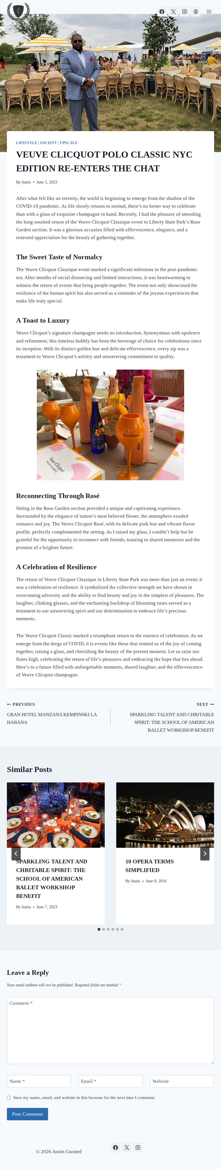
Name (17, 1081)
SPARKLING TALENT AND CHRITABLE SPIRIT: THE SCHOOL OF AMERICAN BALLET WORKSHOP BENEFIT (172, 717)
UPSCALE (68, 143)
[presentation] (56, 815)
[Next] (204, 853)
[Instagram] (184, 11)
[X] (173, 11)
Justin (26, 182)
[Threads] (196, 11)
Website (161, 1081)
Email (88, 1081)
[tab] (99, 929)
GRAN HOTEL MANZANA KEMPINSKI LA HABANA (52, 713)
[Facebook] (162, 11)
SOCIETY (48, 143)
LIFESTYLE (26, 143)
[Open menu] (208, 11)
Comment (21, 1003)
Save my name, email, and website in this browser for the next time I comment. (84, 1097)
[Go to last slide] (16, 853)
